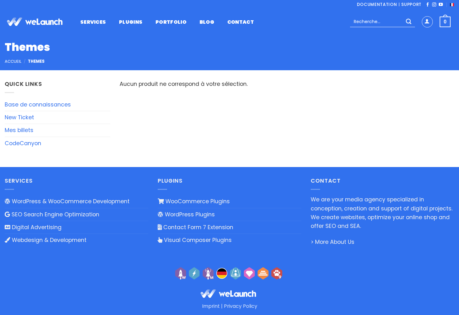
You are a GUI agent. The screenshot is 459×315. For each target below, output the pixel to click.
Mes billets (19, 130)
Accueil (13, 61)
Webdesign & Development (48, 240)
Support (411, 4)
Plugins (130, 22)
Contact (240, 22)
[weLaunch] (36, 22)
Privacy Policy (240, 306)
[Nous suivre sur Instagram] (434, 4)
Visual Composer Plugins (197, 240)
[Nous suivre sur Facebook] (428, 4)
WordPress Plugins (189, 214)
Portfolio (170, 22)
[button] (427, 21)
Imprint (211, 306)
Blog (207, 22)
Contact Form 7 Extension (197, 227)
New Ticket (19, 117)
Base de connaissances (38, 104)
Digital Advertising (36, 227)
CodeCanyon (23, 143)
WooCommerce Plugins (197, 201)
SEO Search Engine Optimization (54, 214)
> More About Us (332, 242)
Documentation (377, 4)
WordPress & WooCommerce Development (70, 201)
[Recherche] (408, 22)
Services (93, 22)
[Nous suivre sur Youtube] (441, 4)
